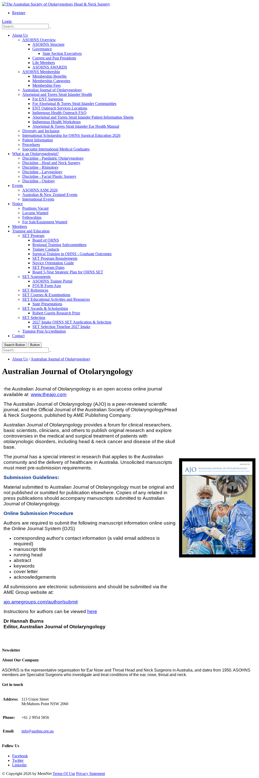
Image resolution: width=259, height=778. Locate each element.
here (92, 611)
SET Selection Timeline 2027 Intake (61, 327)
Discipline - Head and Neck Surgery (51, 163)
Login (7, 21)
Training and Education (31, 231)
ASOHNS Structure (48, 44)
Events (17, 185)
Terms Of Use (64, 773)
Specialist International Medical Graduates (56, 149)
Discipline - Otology (38, 181)
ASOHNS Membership (41, 72)
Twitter (18, 760)
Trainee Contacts (45, 249)
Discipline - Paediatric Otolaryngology (53, 158)
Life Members (43, 62)
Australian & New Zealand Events (49, 194)
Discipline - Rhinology (40, 167)
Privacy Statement (90, 773)
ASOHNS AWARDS (49, 67)
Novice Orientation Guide (53, 263)
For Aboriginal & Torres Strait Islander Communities (74, 103)
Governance (42, 49)
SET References (35, 290)
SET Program (33, 235)
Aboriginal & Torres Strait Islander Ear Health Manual (75, 126)
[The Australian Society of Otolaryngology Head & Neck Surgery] (56, 4)
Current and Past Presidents (54, 58)
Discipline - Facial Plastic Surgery (49, 176)
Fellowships (31, 217)
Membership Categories (51, 81)
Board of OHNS (45, 240)
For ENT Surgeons (47, 99)
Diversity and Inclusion (40, 131)
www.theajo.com (49, 394)
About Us (20, 35)
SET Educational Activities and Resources (56, 299)
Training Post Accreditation (44, 331)
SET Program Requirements (54, 258)
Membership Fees (46, 85)
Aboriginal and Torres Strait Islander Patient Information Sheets (83, 117)
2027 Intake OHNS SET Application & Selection (71, 322)
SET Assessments (36, 276)
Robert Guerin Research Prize (56, 313)
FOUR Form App (46, 286)
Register (18, 13)
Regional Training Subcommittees (59, 245)
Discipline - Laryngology (42, 172)
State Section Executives (62, 53)
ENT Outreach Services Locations (59, 108)
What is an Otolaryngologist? (35, 154)
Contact (18, 336)
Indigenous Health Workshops (56, 122)
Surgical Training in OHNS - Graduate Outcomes (72, 254)
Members (19, 226)
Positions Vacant (35, 208)
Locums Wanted (35, 213)
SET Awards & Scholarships (45, 308)
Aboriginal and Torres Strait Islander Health (57, 94)
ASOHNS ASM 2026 (40, 190)
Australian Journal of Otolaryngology (52, 90)
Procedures (31, 144)
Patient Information (37, 140)
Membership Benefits (49, 76)
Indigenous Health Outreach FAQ (59, 113)
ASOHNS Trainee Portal (52, 281)
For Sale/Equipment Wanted (44, 222)
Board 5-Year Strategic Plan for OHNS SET (67, 272)
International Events (38, 199)
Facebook (20, 756)
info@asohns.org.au (37, 731)
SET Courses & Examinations (46, 295)
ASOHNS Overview (39, 40)
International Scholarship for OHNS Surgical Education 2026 (71, 135)
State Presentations (47, 304)
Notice (17, 204)
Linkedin (19, 765)
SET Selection (33, 317)
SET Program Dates (48, 267)
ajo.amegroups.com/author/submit (41, 601)
